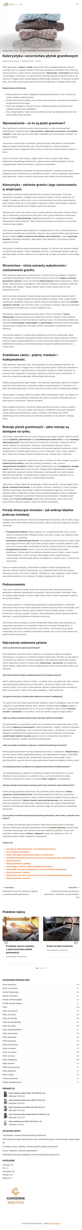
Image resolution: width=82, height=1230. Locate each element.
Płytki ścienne (8, 1063)
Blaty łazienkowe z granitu (18, 872)
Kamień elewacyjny (11, 992)
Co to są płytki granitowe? (18, 852)
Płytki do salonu (9, 1026)
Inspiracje (7, 1171)
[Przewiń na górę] (76, 924)
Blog (16, 50)
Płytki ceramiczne (10, 1011)
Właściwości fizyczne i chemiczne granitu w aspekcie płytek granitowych (39, 875)
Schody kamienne (10, 1078)
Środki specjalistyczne (12, 1082)
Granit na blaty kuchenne (60, 946)
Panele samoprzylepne (12, 1000)
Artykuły (22, 50)
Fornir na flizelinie (10, 988)
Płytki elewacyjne (10, 1033)
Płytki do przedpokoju (12, 1022)
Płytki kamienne (9, 1041)
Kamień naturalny (10, 996)
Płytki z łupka (8, 1075)
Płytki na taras (9, 1056)
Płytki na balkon (9, 1048)
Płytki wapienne (9, 1071)
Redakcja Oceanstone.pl (11, 61)
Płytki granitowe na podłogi (18, 864)
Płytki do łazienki (10, 1018)
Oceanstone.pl (8, 50)
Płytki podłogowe (10, 1060)
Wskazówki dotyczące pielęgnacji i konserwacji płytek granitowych (36, 869)
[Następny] (76, 941)
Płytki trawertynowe (11, 1067)
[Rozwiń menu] (77, 4)
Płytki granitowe (9, 1037)
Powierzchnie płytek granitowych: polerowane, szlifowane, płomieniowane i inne (61, 892)
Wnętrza (6, 1178)
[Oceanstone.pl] (13, 4)
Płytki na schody (10, 1052)
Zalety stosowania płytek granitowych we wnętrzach (29, 855)
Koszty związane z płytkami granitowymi (20, 1151)
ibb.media (56, 1223)
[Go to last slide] (6, 941)
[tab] (36, 968)
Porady (6, 1175)
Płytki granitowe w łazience (18, 878)
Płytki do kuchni (9, 1015)
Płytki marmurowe (10, 1045)
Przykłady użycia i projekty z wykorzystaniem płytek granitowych (20, 949)
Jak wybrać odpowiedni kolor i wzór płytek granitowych (31, 849)
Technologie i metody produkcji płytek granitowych (29, 866)
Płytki (5, 1007)
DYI (4, 1168)
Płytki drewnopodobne (12, 1030)
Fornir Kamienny (9, 985)
